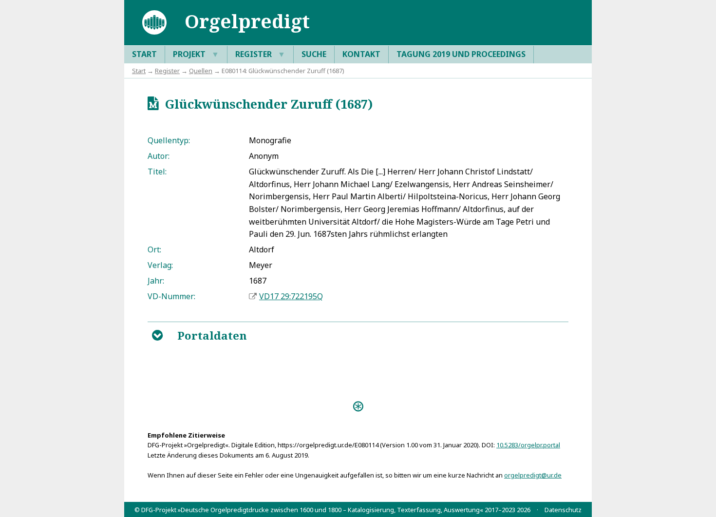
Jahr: (156, 280)
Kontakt (361, 54)
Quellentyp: (169, 140)
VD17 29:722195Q (291, 296)
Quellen (200, 70)
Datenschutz (563, 509)
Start (144, 54)
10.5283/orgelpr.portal (528, 444)
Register (260, 54)
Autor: (159, 156)
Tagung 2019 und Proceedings (461, 54)
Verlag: (160, 265)
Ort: (154, 249)
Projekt (196, 54)
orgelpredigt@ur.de (533, 475)
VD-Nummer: (171, 296)
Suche (313, 54)
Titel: (157, 171)
